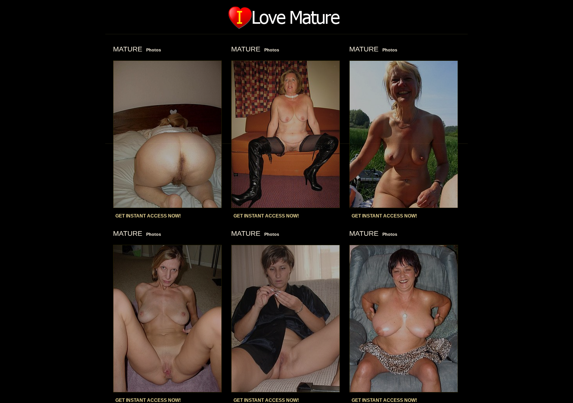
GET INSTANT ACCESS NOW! (148, 216)
